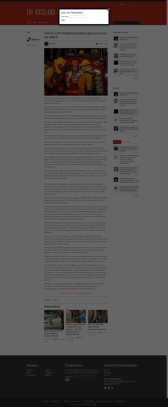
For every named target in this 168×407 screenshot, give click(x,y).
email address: (65, 16)
